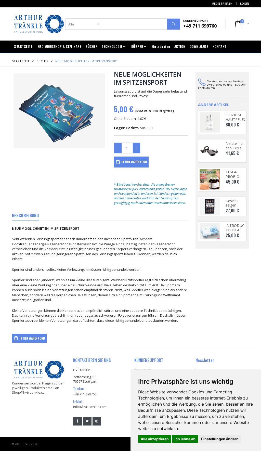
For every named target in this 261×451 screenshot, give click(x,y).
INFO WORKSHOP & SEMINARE (58, 46)
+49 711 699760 (84, 394)
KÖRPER (137, 46)
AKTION (180, 46)
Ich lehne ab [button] (185, 439)
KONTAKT (219, 46)
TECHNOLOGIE (112, 46)
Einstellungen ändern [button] (220, 439)
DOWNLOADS (199, 46)
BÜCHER (91, 46)
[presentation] (20, 110)
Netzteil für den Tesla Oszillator (235, 148)
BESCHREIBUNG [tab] (25, 215)
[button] (241, 23)
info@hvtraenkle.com (90, 406)
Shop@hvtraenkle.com (29, 392)
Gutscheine (161, 46)
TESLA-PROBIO (232, 174)
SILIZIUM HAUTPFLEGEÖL (239, 117)
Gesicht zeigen (232, 203)
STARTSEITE (23, 46)
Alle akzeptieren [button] (155, 439)
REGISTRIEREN (222, 3)
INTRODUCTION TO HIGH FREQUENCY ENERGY (239, 232)
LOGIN (244, 3)
